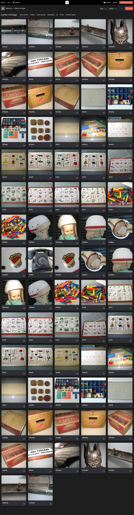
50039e (58, 112)
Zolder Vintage (19, 8)
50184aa (59, 242)
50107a (84, 145)
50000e (5, 79)
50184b (85, 242)
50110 (57, 177)
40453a (32, 47)
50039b (111, 79)
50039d (32, 112)
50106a (111, 112)
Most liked (50, 15)
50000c (85, 47)
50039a (85, 79)
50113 (111, 177)
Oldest (32, 15)
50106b (5, 145)
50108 (4, 177)
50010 (31, 79)
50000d (112, 47)
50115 (31, 210)
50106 (84, 112)
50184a (31, 242)
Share (62, 15)
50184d (5, 275)
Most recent (24, 15)
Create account (126, 2)
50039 (58, 79)
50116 (57, 210)
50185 (31, 275)
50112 (84, 177)
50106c (31, 145)
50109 (31, 177)
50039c (5, 112)
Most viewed (41, 15)
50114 (4, 210)
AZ (57, 15)
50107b (111, 145)
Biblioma (9, 8)
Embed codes (71, 15)
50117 (84, 210)
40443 (4, 47)
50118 (111, 210)
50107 (58, 145)
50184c (111, 242)
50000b (58, 47)
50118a (4, 242)
